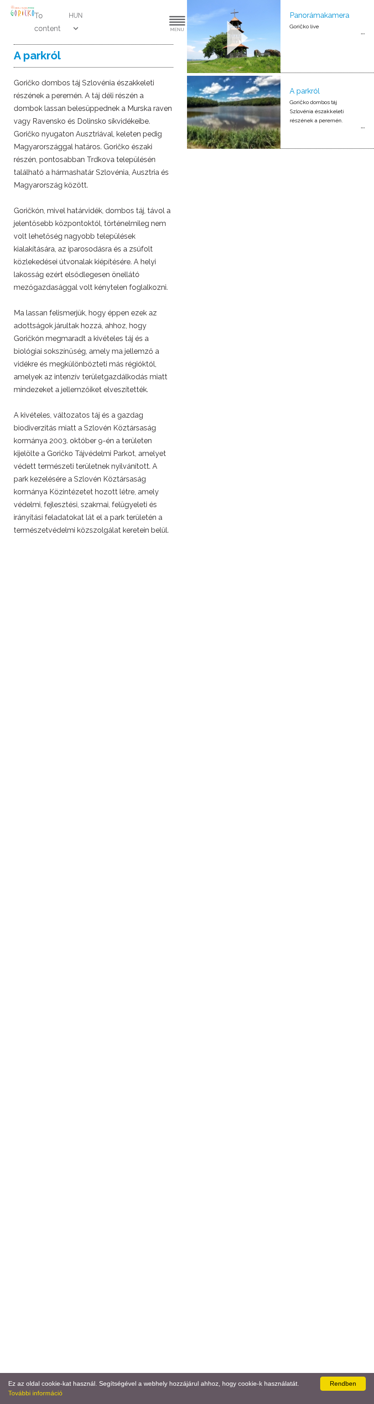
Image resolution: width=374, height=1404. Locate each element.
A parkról (305, 91)
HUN (76, 15)
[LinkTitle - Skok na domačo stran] (22, 10)
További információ (35, 1393)
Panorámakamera (319, 15)
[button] (149, 22)
